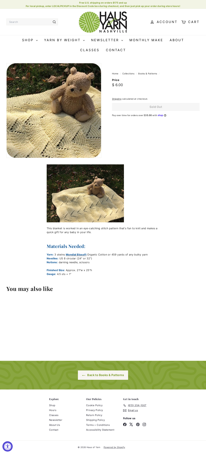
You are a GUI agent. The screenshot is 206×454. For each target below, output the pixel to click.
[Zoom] (54, 110)
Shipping (116, 99)
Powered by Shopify (114, 447)
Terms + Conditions (98, 424)
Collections (128, 73)
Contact (116, 50)
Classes (89, 50)
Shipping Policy (95, 419)
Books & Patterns (147, 73)
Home (115, 73)
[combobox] (32, 22)
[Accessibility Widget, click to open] (7, 446)
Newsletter (106, 40)
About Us (54, 424)
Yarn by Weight (63, 40)
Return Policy (94, 415)
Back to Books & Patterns (105, 375)
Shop (28, 40)
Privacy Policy (94, 410)
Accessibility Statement (100, 429)
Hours (52, 410)
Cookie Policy (94, 405)
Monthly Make (146, 40)
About (177, 40)
